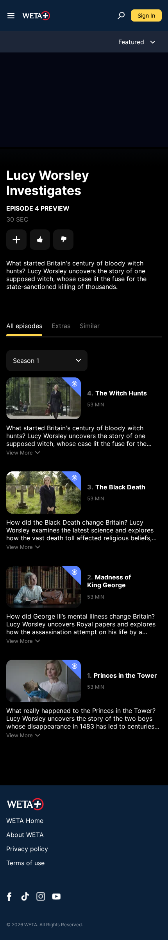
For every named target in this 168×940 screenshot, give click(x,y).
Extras (61, 326)
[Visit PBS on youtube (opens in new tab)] (56, 897)
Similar (90, 326)
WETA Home (24, 821)
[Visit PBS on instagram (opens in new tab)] (40, 897)
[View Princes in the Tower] (43, 681)
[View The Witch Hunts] (43, 398)
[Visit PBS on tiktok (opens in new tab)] (25, 897)
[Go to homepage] (36, 15)
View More (19, 452)
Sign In (146, 15)
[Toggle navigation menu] (11, 15)
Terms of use (25, 863)
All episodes (24, 326)
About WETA (25, 835)
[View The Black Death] (43, 492)
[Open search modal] (121, 16)
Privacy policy (27, 849)
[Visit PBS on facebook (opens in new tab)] (9, 897)
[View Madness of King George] (43, 587)
